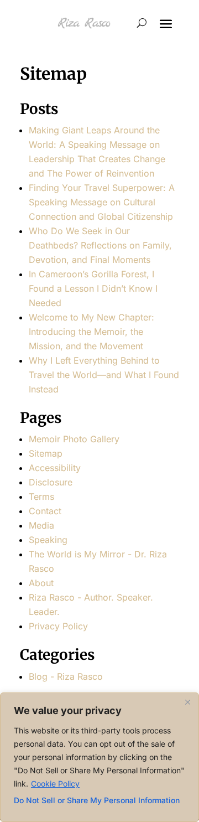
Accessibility (55, 467)
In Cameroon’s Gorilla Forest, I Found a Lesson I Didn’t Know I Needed (93, 288)
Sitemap (45, 453)
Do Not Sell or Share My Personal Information (97, 800)
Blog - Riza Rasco (66, 676)
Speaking (48, 539)
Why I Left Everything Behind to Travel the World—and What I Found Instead (104, 375)
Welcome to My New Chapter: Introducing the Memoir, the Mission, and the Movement (91, 331)
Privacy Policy (58, 626)
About (41, 582)
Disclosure (50, 482)
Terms (41, 496)
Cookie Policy (55, 783)
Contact (45, 510)
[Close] (187, 702)
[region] (99, 757)
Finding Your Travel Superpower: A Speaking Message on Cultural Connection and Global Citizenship (102, 202)
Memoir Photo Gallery (74, 438)
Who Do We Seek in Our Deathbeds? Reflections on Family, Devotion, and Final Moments (100, 245)
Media (41, 525)
